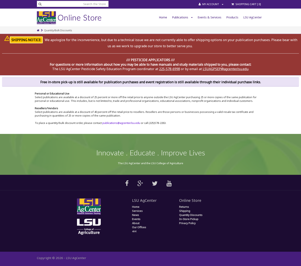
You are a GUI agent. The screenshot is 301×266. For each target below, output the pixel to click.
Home (163, 17)
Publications (180, 17)
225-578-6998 (169, 69)
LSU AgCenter (252, 17)
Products (232, 17)
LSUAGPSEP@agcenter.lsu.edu (225, 69)
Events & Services (209, 17)
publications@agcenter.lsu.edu (121, 123)
